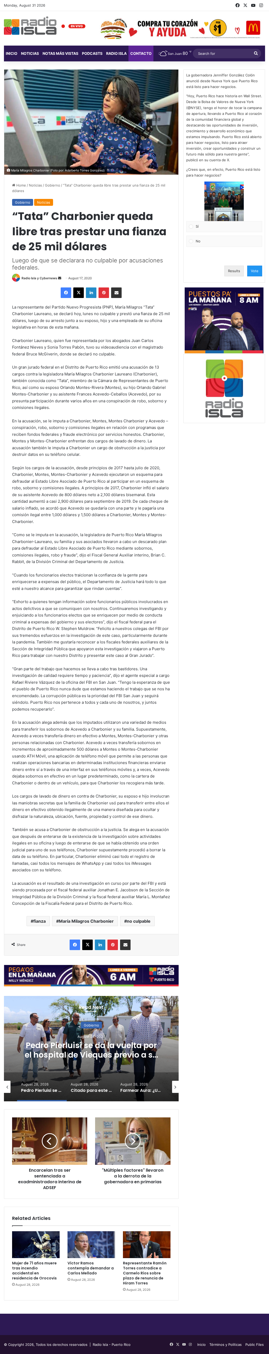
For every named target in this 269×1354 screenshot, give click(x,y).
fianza (39, 921)
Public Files (254, 1344)
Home (20, 185)
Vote (254, 271)
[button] (224, 201)
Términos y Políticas (225, 1344)
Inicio (11, 53)
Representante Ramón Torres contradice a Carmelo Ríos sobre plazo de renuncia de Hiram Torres (145, 1273)
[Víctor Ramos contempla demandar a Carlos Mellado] (91, 1244)
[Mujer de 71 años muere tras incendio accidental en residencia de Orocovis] (36, 1244)
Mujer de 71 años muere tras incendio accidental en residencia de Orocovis (34, 1270)
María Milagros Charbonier (86, 921)
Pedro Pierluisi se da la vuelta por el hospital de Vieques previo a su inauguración (91, 1055)
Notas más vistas (60, 53)
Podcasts (92, 53)
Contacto (141, 53)
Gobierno (52, 185)
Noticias (30, 53)
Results (234, 271)
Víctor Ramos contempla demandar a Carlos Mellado (91, 1268)
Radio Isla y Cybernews (39, 278)
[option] (91, 1048)
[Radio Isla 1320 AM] (30, 25)
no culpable (139, 921)
